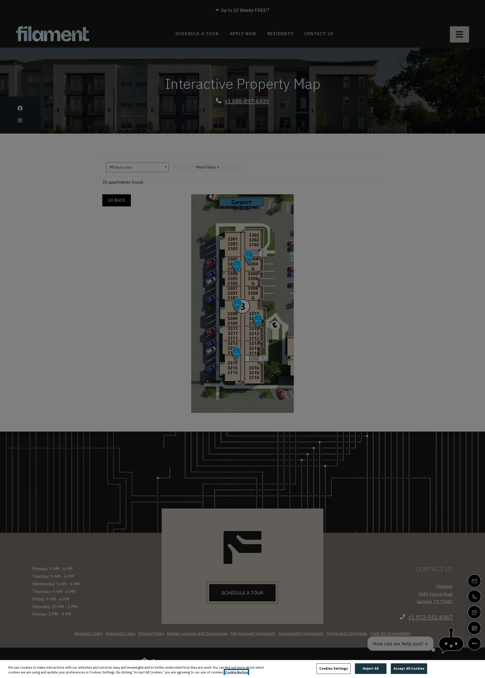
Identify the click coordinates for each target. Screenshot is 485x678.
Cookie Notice (236, 672)
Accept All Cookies (409, 668)
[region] (242, 669)
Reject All (371, 668)
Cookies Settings (333, 668)
